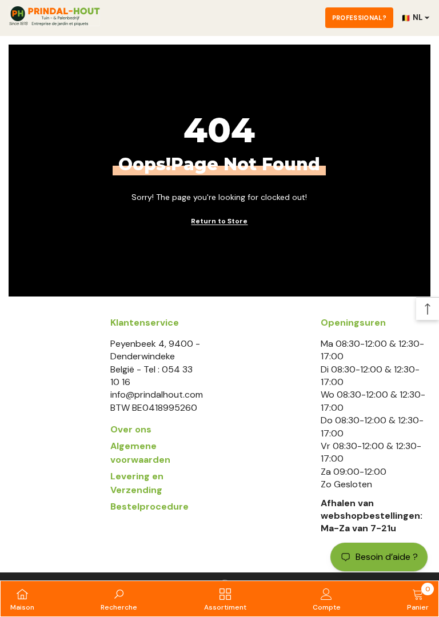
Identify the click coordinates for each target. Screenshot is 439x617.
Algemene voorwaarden (140, 453)
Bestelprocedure (149, 506)
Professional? (359, 18)
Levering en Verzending (136, 483)
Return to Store (219, 221)
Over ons (130, 429)
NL (411, 18)
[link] (118, 599)
